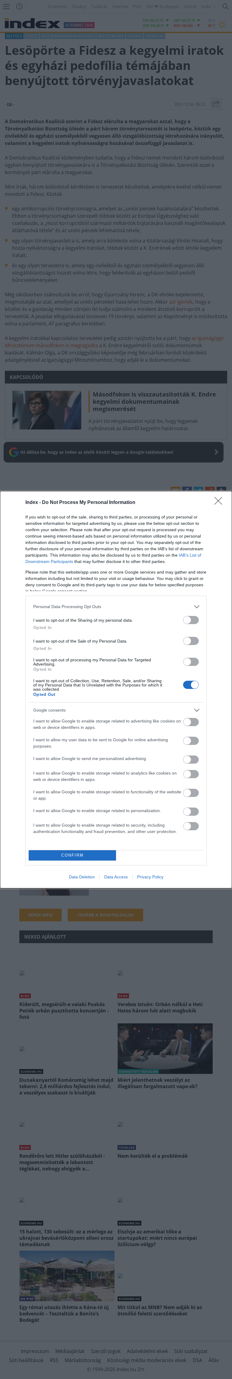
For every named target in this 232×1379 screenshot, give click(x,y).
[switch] (191, 620)
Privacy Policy (150, 876)
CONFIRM (72, 855)
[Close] (220, 502)
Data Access (116, 876)
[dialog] (116, 689)
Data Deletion (82, 876)
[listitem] (116, 607)
